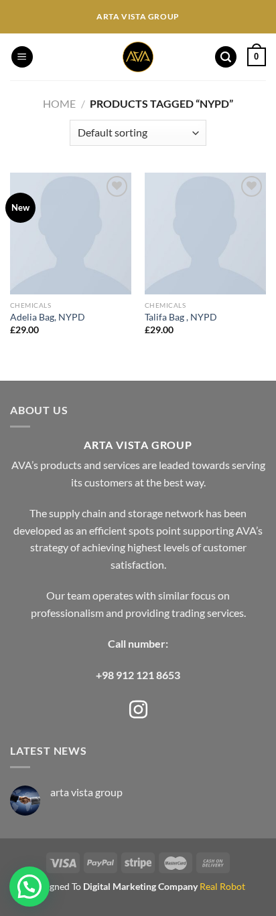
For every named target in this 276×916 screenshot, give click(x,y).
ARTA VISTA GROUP (138, 444)
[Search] (225, 57)
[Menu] (22, 57)
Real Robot (222, 886)
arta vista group (86, 792)
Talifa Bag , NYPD (181, 317)
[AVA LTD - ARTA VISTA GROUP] (138, 56)
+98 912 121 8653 (138, 674)
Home (59, 103)
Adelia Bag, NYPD (47, 317)
